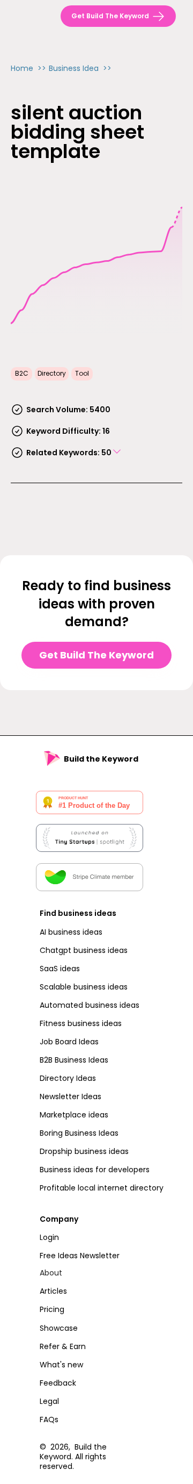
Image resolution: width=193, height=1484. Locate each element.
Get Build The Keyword (96, 655)
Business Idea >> (80, 68)
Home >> (28, 68)
